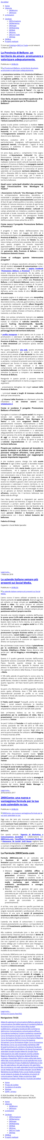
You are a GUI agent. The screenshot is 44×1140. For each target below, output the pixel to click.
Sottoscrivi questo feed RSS (11, 1014)
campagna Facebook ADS (21, 1029)
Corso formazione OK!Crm (11, 1040)
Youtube (29, 1078)
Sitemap (8, 1089)
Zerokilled (4, 2)
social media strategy (32, 1072)
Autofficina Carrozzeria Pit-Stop (28, 839)
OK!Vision (12, 13)
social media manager (23, 1069)
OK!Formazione (15, 21)
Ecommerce (11, 1047)
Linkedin (36, 1054)
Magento (4, 1056)
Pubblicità (25, 1063)
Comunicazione (16, 1031)
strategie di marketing (21, 1074)
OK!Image (12, 25)
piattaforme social (20, 1060)
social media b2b (7, 1069)
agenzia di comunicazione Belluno (21, 1022)
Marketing (12, 1056)
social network (6, 1074)
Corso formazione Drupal (11, 1035)
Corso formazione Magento (32, 1038)
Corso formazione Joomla (30, 1035)
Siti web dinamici (23, 1065)
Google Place (33, 1051)
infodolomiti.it (7, 404)
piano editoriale (30, 1058)
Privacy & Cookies (12, 1085)
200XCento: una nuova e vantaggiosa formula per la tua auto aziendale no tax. (20, 801)
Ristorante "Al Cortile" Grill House (17, 841)
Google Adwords (21, 1051)
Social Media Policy (16, 1072)
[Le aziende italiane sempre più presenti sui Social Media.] (22, 594)
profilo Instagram (9, 334)
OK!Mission (13, 10)
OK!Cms (21, 1058)
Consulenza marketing (9, 1033)
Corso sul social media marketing (23, 1044)
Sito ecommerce (7, 1067)
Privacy (18, 1063)
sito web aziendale (21, 1067)
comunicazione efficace (31, 1031)
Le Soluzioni (9, 15)
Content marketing (25, 1033)
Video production (26, 1076)
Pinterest (11, 1063)
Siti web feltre (35, 1065)
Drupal (4, 1047)
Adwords (4, 1022)
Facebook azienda (11, 1049)
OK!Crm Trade (14, 35)
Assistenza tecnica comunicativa (13, 1026)
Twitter (16, 1076)
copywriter (37, 1033)
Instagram (23, 1054)
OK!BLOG (14, 64)
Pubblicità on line (35, 1063)
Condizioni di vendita (13, 1087)
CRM (37, 1044)
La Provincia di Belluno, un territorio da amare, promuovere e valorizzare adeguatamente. (22, 56)
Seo (2, 1065)
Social (30, 1067)
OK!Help (12, 37)
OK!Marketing (14, 23)
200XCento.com (7, 839)
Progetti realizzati (11, 41)
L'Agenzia (8, 8)
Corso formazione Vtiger (19, 1042)
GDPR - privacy (10, 1091)
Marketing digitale (23, 1056)
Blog (28, 1026)
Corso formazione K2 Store (11, 1038)
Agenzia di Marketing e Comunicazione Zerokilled (22, 835)
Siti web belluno (10, 1065)
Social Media (38, 1067)
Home (7, 6)
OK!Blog (8, 39)
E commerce (21, 1047)
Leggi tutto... (5, 572)
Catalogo (8, 19)
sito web (23, 350)
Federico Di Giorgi (26, 1049)
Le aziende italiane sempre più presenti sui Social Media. (19, 581)
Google (11, 1051)
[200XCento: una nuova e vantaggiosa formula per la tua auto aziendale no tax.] (22, 815)
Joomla (30, 1054)
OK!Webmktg (14, 28)
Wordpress (21, 1078)
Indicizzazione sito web (10, 1054)
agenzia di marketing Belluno (32, 1024)
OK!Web (12, 30)
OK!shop (12, 32)
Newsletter (13, 1058)
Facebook (30, 1047)
